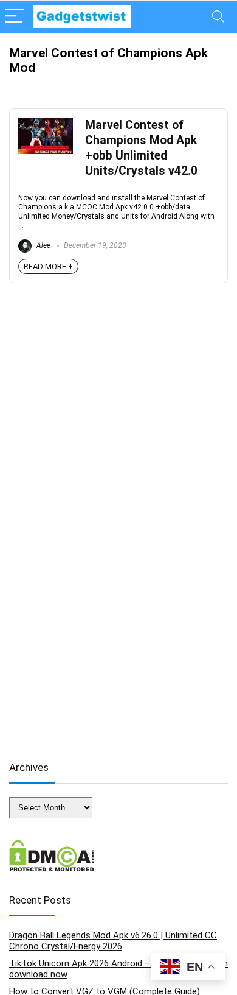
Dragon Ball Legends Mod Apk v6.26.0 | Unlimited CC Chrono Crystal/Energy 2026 (113, 941)
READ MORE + (48, 266)
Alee (42, 245)
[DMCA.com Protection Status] (52, 845)
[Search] (218, 17)
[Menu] (14, 17)
